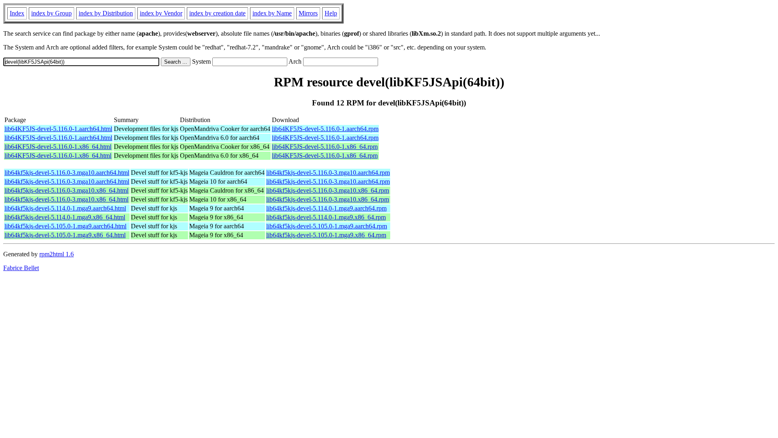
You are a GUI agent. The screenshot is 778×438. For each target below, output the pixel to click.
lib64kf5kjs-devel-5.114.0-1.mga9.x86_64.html (64, 217)
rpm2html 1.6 (56, 254)
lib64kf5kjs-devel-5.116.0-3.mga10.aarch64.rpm (328, 172)
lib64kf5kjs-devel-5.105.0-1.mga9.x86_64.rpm (326, 235)
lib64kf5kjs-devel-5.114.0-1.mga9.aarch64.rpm (326, 208)
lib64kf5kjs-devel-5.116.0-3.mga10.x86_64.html (66, 190)
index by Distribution (106, 13)
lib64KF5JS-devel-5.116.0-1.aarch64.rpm (325, 128)
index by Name (272, 13)
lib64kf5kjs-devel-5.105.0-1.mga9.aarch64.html (65, 226)
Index (17, 13)
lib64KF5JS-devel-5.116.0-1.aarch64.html (58, 128)
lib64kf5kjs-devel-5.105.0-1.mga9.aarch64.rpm (326, 226)
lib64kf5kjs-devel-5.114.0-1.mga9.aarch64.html (65, 208)
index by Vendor (161, 13)
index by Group (51, 13)
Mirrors (308, 13)
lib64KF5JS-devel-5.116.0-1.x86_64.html (57, 146)
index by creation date (217, 13)
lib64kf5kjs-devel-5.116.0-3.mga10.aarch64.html (66, 172)
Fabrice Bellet (21, 267)
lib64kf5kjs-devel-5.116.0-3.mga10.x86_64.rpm (327, 190)
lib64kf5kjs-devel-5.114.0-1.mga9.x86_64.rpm (326, 217)
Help (331, 13)
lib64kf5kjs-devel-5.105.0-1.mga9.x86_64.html (65, 235)
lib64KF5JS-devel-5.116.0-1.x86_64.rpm (325, 146)
